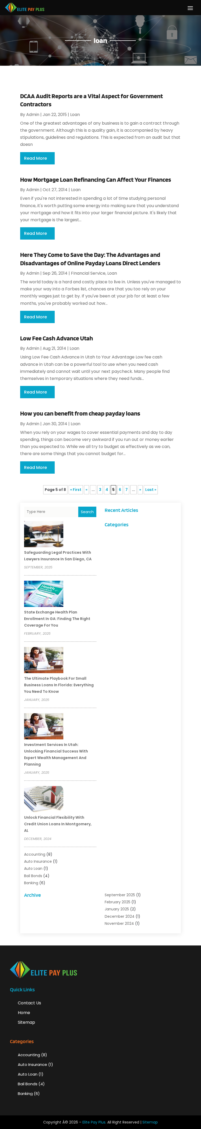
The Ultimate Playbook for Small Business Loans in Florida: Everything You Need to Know (59, 685)
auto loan (33, 868)
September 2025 (120, 895)
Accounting (34, 854)
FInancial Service (88, 273)
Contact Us (29, 1003)
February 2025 (117, 902)
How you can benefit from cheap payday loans (80, 413)
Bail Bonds (33, 875)
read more (35, 158)
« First (75, 489)
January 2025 (117, 909)
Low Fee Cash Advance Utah (56, 338)
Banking (31, 883)
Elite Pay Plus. (94, 1122)
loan (75, 115)
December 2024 (120, 916)
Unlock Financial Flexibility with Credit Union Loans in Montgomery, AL (58, 824)
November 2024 (119, 923)
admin (32, 115)
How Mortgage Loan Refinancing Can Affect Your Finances (95, 179)
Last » (150, 489)
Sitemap (26, 1022)
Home (24, 1013)
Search (87, 511)
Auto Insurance (38, 861)
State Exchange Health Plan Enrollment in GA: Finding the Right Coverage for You (57, 619)
